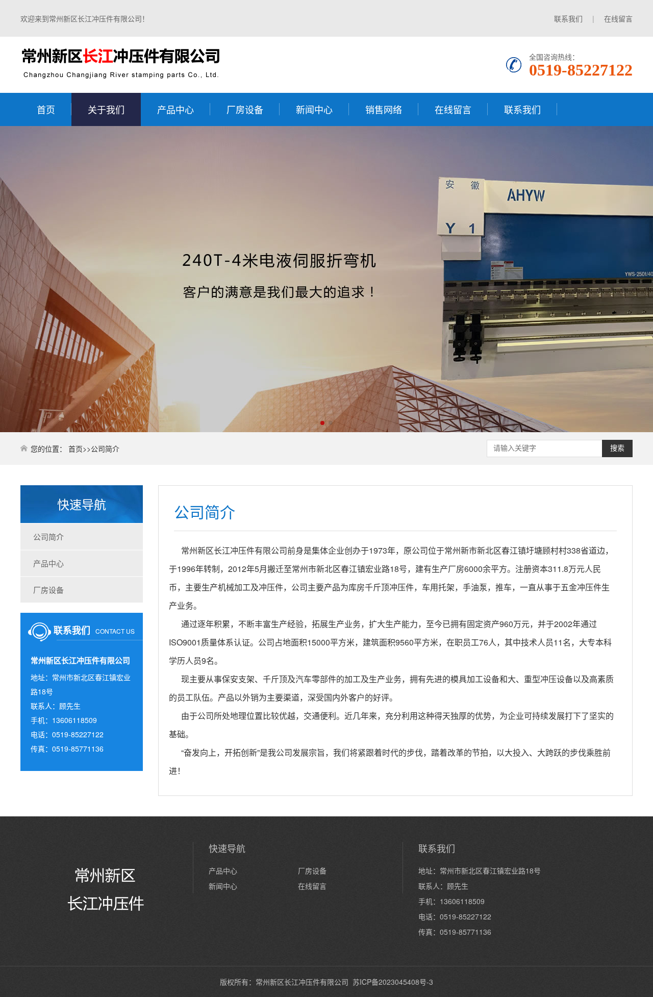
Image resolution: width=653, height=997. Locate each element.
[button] (322, 423)
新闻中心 (314, 109)
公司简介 (48, 536)
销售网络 (383, 109)
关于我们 (106, 109)
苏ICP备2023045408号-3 (393, 982)
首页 (46, 109)
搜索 (617, 448)
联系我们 (568, 18)
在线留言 (618, 18)
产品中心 (175, 109)
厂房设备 (245, 109)
